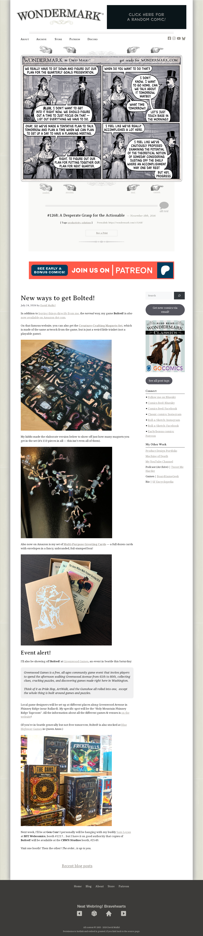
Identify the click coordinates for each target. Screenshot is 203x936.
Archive (41, 39)
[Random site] (94, 913)
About (25, 39)
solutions (86, 223)
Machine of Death (157, 456)
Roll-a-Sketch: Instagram (164, 420)
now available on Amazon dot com (43, 317)
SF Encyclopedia (163, 481)
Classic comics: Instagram (164, 414)
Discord (93, 39)
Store (111, 886)
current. (157, 54)
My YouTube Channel (159, 461)
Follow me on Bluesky (162, 397)
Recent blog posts (77, 866)
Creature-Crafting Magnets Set (101, 325)
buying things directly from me (59, 313)
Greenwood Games (76, 661)
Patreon (74, 39)
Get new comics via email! (165, 310)
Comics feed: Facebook (162, 408)
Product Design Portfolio (161, 451)
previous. (70, 54)
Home (78, 886)
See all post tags (159, 380)
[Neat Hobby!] (79, 913)
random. (46, 55)
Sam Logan (124, 832)
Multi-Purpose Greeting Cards (85, 544)
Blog (89, 886)
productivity (74, 223)
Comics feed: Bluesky (161, 403)
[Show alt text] (164, 207)
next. (133, 54)
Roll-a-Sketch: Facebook (163, 425)
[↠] (179, 295)
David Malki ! (48, 305)
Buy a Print (102, 233)
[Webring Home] (108, 913)
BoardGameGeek (168, 476)
